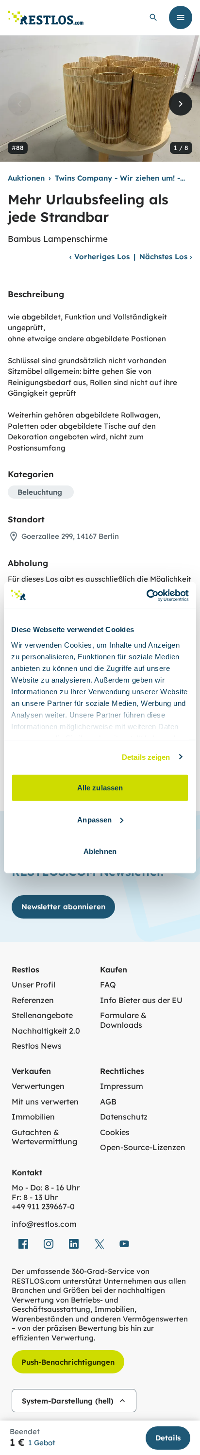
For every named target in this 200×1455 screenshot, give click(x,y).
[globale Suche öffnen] (153, 17)
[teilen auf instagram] (48, 1244)
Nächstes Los (165, 256)
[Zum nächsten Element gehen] (180, 104)
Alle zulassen (100, 788)
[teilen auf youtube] (124, 1244)
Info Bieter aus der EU (141, 1000)
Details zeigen (146, 757)
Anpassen (94, 819)
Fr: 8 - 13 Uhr (35, 1197)
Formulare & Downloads (123, 1020)
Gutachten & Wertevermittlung (44, 1137)
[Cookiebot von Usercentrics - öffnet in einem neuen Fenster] (146, 595)
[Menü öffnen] (180, 17)
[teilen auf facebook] (23, 1244)
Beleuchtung (39, 492)
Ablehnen (100, 851)
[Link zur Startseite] (45, 18)
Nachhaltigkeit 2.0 (46, 1031)
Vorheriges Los (99, 256)
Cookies (115, 1132)
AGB (108, 1101)
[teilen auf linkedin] (73, 1244)
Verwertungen (38, 1086)
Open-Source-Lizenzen (142, 1147)
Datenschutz (124, 1116)
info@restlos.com (44, 1224)
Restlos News (37, 1046)
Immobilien (33, 1116)
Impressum (121, 1086)
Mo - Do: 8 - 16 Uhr (46, 1187)
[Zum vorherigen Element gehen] (19, 104)
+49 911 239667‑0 (43, 1206)
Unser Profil (33, 984)
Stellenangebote (42, 1015)
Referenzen (33, 1000)
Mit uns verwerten (45, 1101)
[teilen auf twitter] (99, 1244)
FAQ (108, 984)
